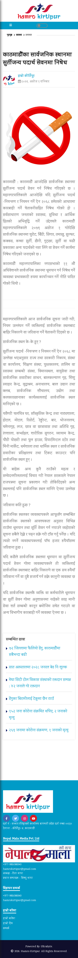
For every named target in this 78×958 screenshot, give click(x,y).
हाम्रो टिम (8, 924)
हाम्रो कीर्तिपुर (26, 76)
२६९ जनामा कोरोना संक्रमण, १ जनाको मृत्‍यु (38, 730)
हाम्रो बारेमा (9, 919)
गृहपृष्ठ (10, 35)
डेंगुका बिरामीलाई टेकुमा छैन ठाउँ (31, 699)
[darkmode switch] (42, 26)
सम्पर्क (6, 929)
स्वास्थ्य (19, 35)
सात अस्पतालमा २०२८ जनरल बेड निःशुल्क (38, 667)
